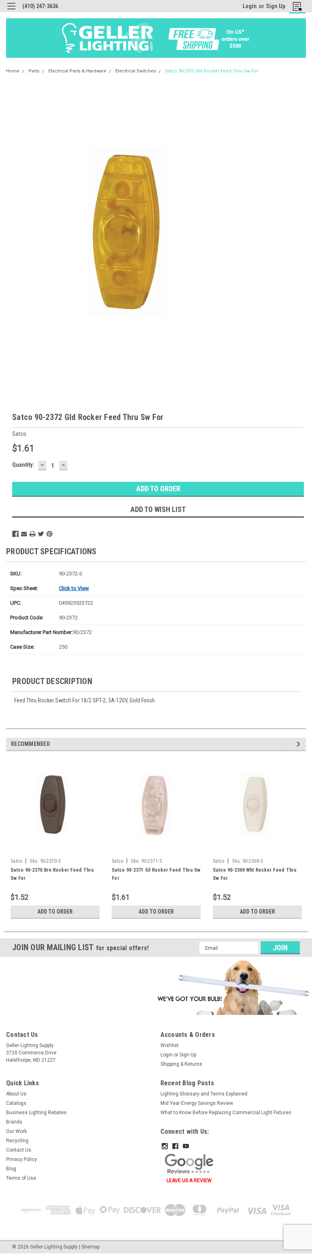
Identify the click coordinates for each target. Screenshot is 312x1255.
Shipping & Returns (181, 1064)
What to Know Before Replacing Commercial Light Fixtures (225, 1112)
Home (13, 71)
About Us (16, 1094)
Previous (288, 744)
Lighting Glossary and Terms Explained (203, 1094)
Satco (16, 861)
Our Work (16, 1131)
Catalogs (16, 1103)
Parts (33, 71)
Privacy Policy (21, 1159)
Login (250, 6)
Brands (14, 1122)
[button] (232, 987)
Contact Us (18, 1150)
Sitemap (90, 1247)
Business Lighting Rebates (36, 1112)
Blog (11, 1169)
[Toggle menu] (11, 11)
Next (300, 744)
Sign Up (275, 6)
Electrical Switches (135, 71)
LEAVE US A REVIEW (189, 1180)
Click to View (74, 588)
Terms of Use (21, 1178)
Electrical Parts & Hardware (77, 71)
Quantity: (23, 464)
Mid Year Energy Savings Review (196, 1103)
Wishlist (169, 1045)
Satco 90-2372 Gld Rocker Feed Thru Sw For (211, 71)
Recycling (17, 1140)
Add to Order (55, 911)
